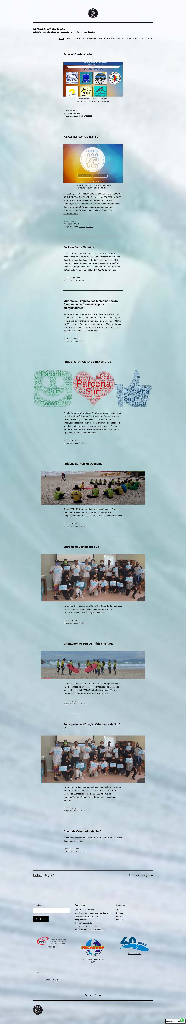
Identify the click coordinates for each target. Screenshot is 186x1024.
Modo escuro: (171, 1021)
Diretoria (119, 913)
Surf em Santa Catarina (78, 247)
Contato (149, 38)
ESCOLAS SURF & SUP (109, 38)
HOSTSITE (91, 38)
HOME (61, 38)
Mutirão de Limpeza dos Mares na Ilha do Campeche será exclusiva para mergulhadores (90, 304)
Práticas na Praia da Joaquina (82, 463)
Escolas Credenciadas (78, 54)
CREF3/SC (51, 947)
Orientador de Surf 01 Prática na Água (88, 643)
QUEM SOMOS (133, 38)
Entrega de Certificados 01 (81, 546)
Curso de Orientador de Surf (82, 831)
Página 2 (49, 875)
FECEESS (88, 116)
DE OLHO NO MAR (51, 980)
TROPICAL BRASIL (134, 954)
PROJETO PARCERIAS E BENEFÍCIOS (87, 361)
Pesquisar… (38, 905)
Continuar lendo (70, 213)
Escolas (81, 116)
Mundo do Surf (74, 38)
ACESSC (82, 227)
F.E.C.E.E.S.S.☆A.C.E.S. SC (81, 136)
